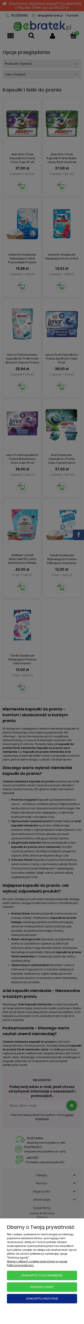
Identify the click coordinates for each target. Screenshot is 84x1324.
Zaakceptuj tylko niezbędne (42, 1275)
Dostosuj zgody (42, 1287)
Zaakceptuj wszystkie (42, 1298)
